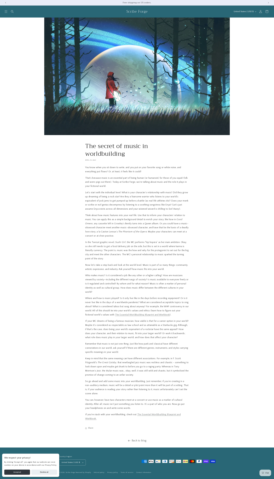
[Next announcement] (268, 2)
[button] (6, 11)
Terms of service (127, 472)
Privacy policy (112, 472)
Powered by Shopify (83, 472)
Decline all (44, 472)
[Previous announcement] (5, 2)
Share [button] (90, 428)
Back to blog (139, 440)
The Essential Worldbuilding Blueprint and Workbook (142, 314)
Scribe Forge (71, 472)
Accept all (17, 472)
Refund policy (99, 472)
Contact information (143, 472)
